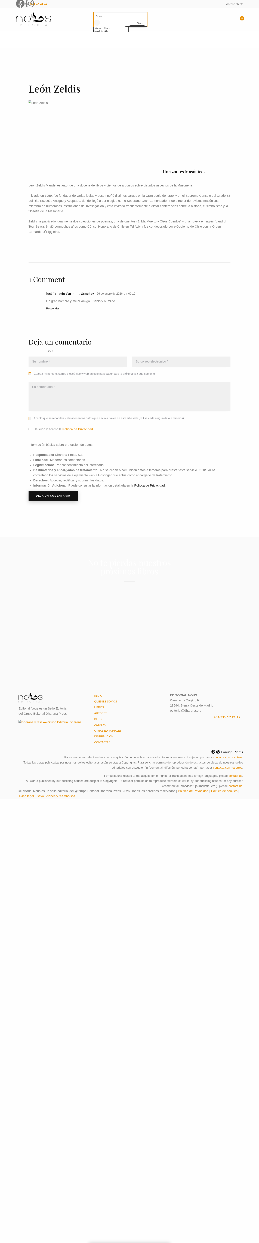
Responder (52, 308)
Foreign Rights (232, 752)
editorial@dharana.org (185, 710)
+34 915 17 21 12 (227, 717)
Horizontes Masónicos (184, 171)
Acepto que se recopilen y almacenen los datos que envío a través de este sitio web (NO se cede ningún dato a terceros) (109, 418)
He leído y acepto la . (63, 429)
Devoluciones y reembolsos (55, 796)
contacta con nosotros (227, 757)
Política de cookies (224, 791)
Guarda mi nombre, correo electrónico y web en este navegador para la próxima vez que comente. (95, 373)
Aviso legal (26, 796)
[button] (129, 752)
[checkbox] (111, 31)
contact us (235, 775)
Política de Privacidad (77, 429)
